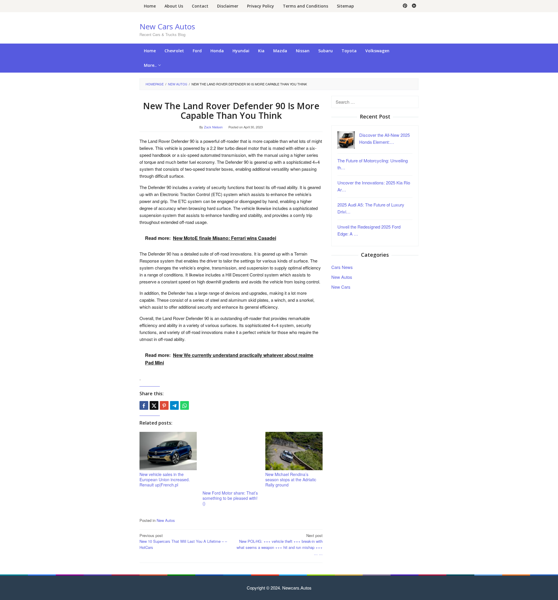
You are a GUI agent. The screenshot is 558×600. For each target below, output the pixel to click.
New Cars (340, 286)
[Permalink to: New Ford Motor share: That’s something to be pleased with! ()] (231, 460)
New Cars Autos (167, 26)
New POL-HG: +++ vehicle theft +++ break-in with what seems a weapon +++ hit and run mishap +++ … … (280, 544)
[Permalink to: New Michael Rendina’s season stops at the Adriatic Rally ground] (294, 451)
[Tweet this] (154, 405)
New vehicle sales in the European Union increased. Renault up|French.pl (165, 479)
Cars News (342, 267)
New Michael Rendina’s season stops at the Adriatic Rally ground (290, 479)
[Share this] (144, 405)
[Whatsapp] (184, 405)
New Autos (166, 520)
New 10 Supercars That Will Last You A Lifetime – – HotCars (183, 541)
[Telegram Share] (174, 405)
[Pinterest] (404, 6)
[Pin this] (164, 405)
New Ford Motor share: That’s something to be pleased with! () (230, 498)
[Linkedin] (414, 6)
